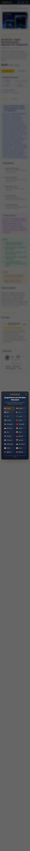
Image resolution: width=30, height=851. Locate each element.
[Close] (26, 394)
